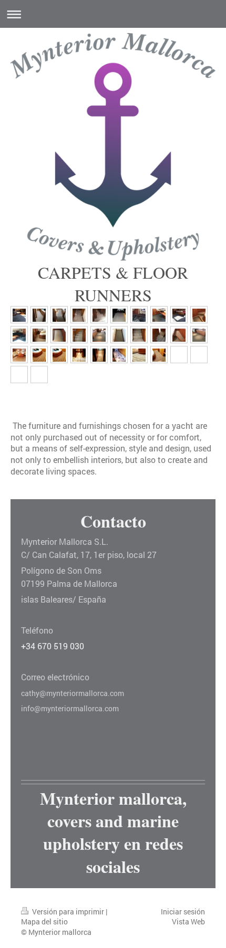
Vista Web (188, 921)
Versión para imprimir (68, 912)
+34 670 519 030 (52, 645)
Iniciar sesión (183, 912)
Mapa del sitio (44, 921)
